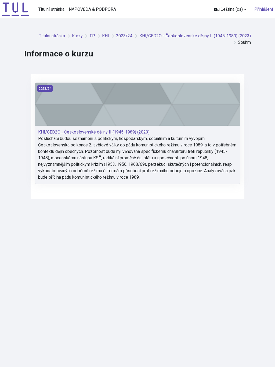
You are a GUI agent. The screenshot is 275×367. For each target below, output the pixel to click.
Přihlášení (263, 9)
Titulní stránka (52, 35)
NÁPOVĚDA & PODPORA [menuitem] (92, 9)
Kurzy (77, 35)
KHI (105, 35)
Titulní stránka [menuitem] (51, 9)
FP (92, 35)
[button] (230, 9)
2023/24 (124, 35)
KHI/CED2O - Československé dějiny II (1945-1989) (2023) (195, 35)
